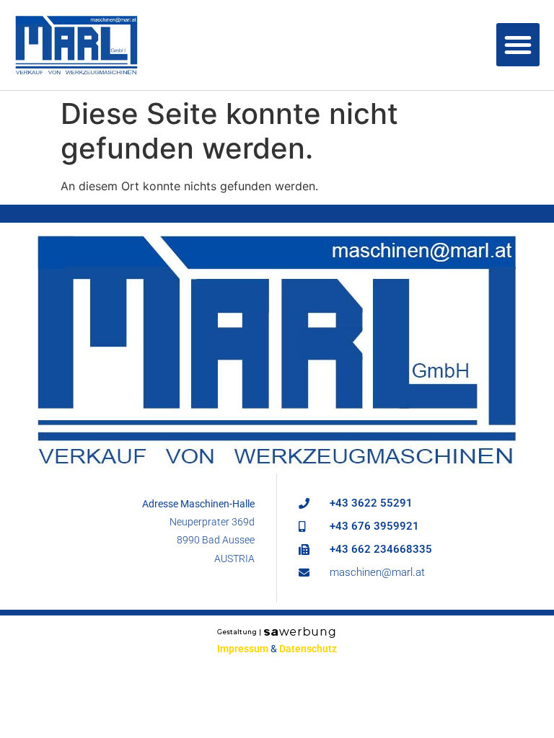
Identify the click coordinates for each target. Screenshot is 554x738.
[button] (518, 44)
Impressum (242, 648)
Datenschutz (308, 648)
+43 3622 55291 (371, 503)
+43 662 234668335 (381, 549)
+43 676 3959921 (374, 526)
